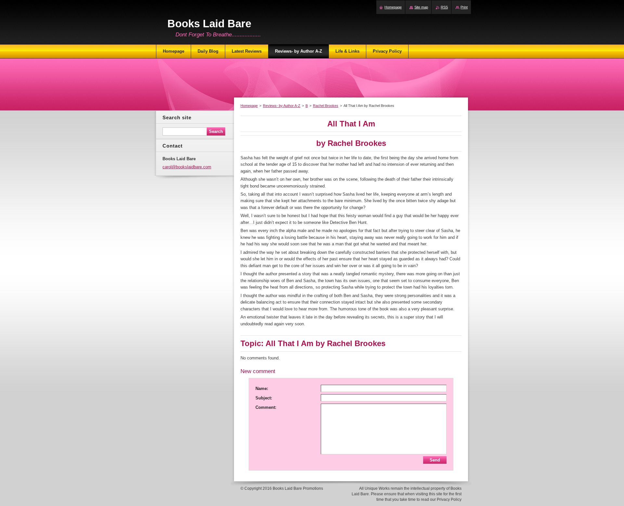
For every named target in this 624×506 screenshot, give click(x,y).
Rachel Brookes (325, 106)
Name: (261, 388)
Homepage (249, 106)
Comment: (265, 407)
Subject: (263, 398)
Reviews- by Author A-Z (281, 106)
